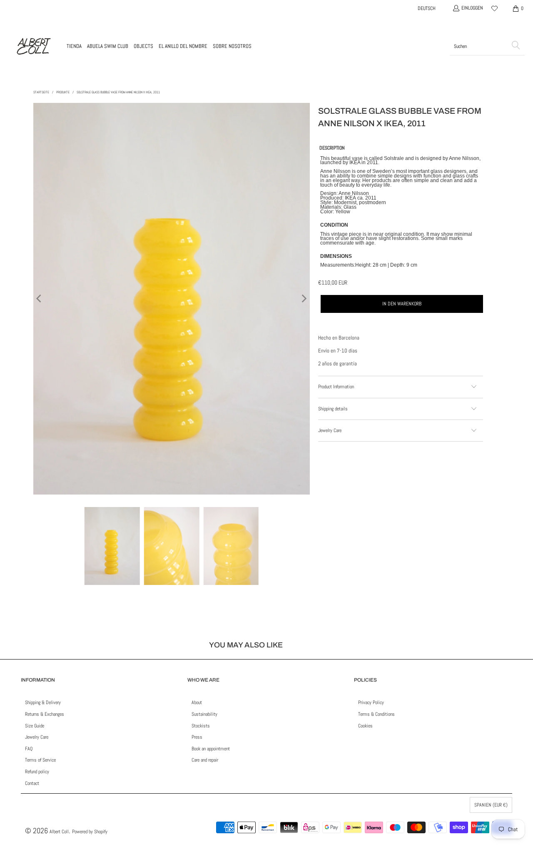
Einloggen (472, 8)
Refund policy (37, 771)
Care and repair (205, 760)
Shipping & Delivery (43, 702)
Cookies (365, 725)
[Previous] (39, 298)
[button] (74, 46)
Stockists (201, 725)
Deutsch (427, 8)
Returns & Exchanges (44, 714)
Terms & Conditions (376, 714)
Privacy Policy (371, 702)
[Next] (303, 298)
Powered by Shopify (89, 831)
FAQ (28, 748)
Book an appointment (211, 748)
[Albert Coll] (33, 46)
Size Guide (34, 725)
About (197, 702)
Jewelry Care (36, 737)
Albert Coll (59, 831)
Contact (32, 783)
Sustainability (204, 714)
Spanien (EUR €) (491, 805)
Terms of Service (40, 760)
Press (197, 737)
